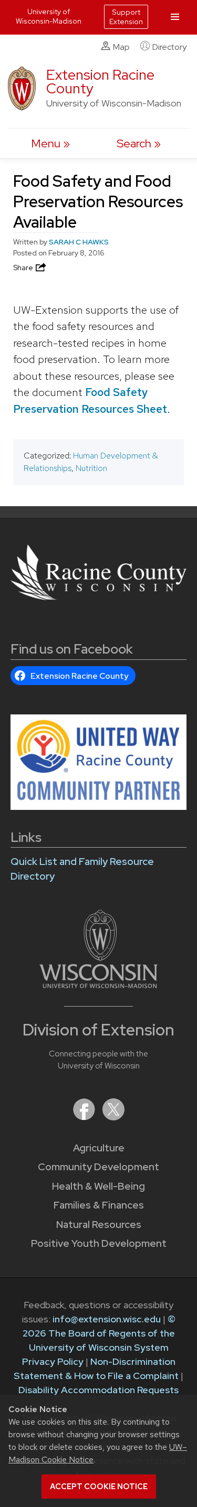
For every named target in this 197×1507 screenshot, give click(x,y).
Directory (169, 46)
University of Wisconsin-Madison (48, 16)
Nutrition (91, 468)
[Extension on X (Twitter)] (113, 1117)
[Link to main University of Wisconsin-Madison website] (98, 984)
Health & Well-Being (98, 1186)
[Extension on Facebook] (85, 1117)
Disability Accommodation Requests (98, 1390)
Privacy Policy (53, 1361)
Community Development (98, 1166)
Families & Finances (99, 1205)
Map (121, 46)
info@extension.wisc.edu (107, 1319)
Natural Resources (98, 1224)
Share (24, 267)
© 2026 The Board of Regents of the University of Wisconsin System (99, 1333)
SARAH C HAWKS (79, 242)
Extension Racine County (100, 82)
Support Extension (126, 16)
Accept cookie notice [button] (99, 1486)
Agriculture (99, 1148)
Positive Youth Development (99, 1243)
